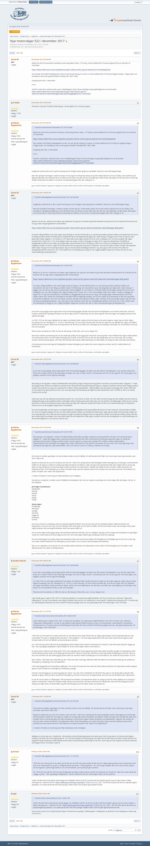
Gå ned (12, 53)
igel (15, 793)
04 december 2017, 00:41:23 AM (41, 102)
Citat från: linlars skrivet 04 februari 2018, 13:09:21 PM (52, 798)
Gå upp (12, 821)
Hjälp (121, 843)
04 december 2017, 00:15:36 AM (41, 59)
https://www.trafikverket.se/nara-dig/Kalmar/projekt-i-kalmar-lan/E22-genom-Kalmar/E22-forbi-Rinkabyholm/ (71, 70)
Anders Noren (19, 560)
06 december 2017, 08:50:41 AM (41, 561)
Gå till (110, 830)
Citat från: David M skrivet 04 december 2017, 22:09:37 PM (53, 265)
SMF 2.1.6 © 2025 (13, 843)
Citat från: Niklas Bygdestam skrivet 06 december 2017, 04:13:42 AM (56, 701)
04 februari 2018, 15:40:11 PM (41, 793)
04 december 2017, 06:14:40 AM (41, 123)
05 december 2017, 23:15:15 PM (41, 359)
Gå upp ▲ (139, 843)
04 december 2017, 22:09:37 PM (41, 193)
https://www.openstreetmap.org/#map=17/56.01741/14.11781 (78, 782)
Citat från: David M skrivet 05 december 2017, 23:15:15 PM (53, 432)
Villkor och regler (130, 843)
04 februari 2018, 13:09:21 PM (41, 751)
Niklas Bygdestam (16, 124)
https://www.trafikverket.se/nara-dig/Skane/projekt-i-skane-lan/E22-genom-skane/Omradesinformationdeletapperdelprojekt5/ (78, 228)
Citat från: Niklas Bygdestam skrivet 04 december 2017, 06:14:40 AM (56, 197)
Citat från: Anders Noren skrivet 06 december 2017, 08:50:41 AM (55, 616)
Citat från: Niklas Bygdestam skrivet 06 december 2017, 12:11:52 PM (56, 756)
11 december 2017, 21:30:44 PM (41, 696)
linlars (16, 751)
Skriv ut (137, 53)
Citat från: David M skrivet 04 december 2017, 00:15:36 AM (53, 127)
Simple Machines (23, 843)
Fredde (16, 102)
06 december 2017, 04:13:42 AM (41, 427)
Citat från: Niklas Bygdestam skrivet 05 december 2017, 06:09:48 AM (56, 364)
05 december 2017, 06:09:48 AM (41, 261)
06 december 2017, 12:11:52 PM (41, 611)
